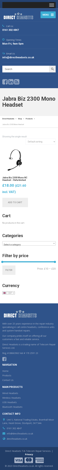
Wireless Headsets (11, 397)
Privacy (29, 454)
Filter (8, 270)
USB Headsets (9, 402)
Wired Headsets (10, 393)
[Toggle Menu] (51, 5)
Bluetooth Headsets (12, 406)
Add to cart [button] (15, 202)
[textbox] (29, 244)
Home (5, 370)
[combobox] (29, 243)
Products (6, 375)
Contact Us (7, 380)
